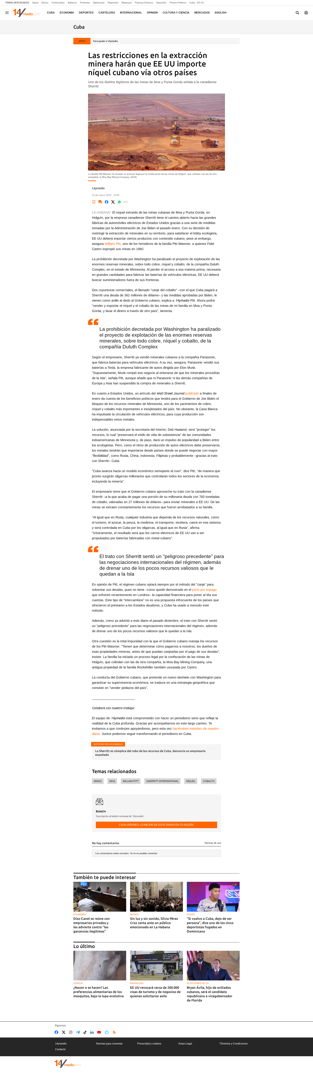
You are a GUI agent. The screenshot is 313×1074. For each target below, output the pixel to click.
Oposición (161, 2)
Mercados (202, 12)
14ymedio (61, 1043)
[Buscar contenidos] (297, 13)
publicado (192, 393)
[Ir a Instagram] (71, 1032)
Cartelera (106, 12)
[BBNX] (68, 1063)
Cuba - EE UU (196, 2)
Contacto (60, 1049)
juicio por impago (204, 589)
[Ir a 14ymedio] (27, 12)
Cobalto (209, 781)
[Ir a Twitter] (64, 1032)
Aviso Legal (185, 1043)
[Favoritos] (94, 202)
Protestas (85, 2)
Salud (35, 2)
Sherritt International (162, 781)
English (220, 12)
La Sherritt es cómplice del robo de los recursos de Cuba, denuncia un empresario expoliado (150, 752)
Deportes (86, 12)
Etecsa (44, 2)
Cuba (51, 12)
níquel (190, 781)
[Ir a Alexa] (107, 1032)
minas (98, 781)
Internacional (131, 12)
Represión (113, 2)
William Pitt (113, 244)
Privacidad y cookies (149, 1043)
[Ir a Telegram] (78, 1032)
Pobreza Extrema (144, 2)
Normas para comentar (109, 1043)
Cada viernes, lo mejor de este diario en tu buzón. (156, 824)
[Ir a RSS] (115, 1032)
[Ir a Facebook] (57, 1032)
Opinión (152, 12)
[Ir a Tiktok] (85, 1032)
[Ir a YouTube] (99, 1032)
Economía (67, 12)
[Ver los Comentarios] (100, 202)
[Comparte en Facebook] (106, 202)
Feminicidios (58, 2)
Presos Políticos (178, 2)
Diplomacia (98, 2)
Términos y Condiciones (233, 1043)
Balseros (72, 2)
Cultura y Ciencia (176, 12)
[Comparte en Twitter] (113, 202)
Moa (112, 781)
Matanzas (127, 2)
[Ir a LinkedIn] (92, 1032)
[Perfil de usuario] (306, 13)
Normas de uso (213, 843)
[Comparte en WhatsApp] (119, 202)
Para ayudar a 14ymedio (105, 41)
